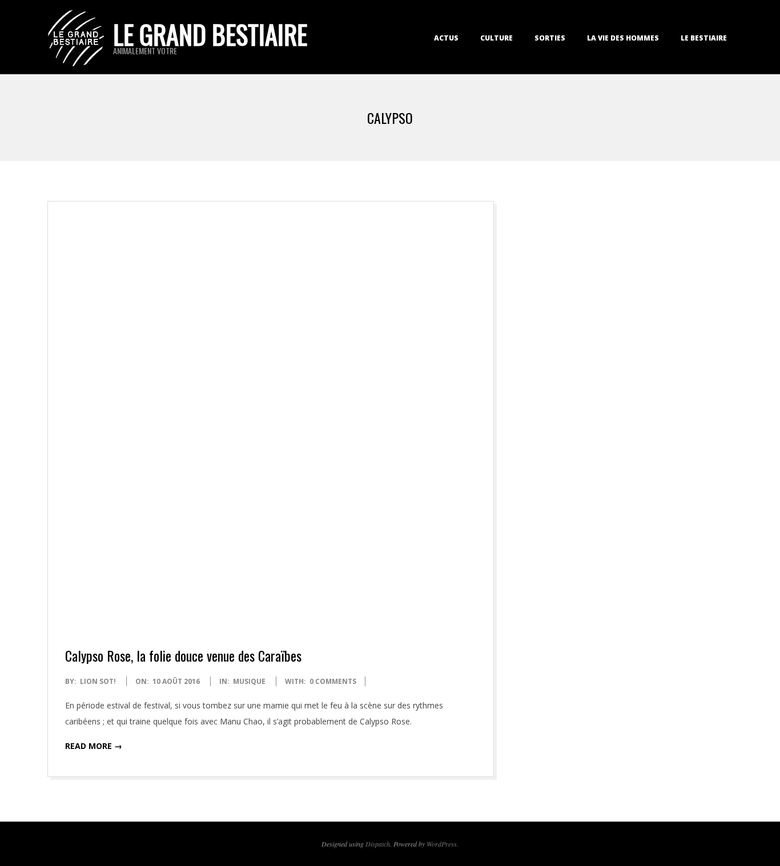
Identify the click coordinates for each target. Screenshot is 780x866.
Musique (249, 681)
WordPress (442, 843)
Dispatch (377, 843)
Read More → (93, 745)
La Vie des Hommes (623, 38)
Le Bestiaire (704, 38)
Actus (446, 38)
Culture (496, 38)
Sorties (549, 38)
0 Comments (332, 681)
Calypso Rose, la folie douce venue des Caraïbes (183, 655)
